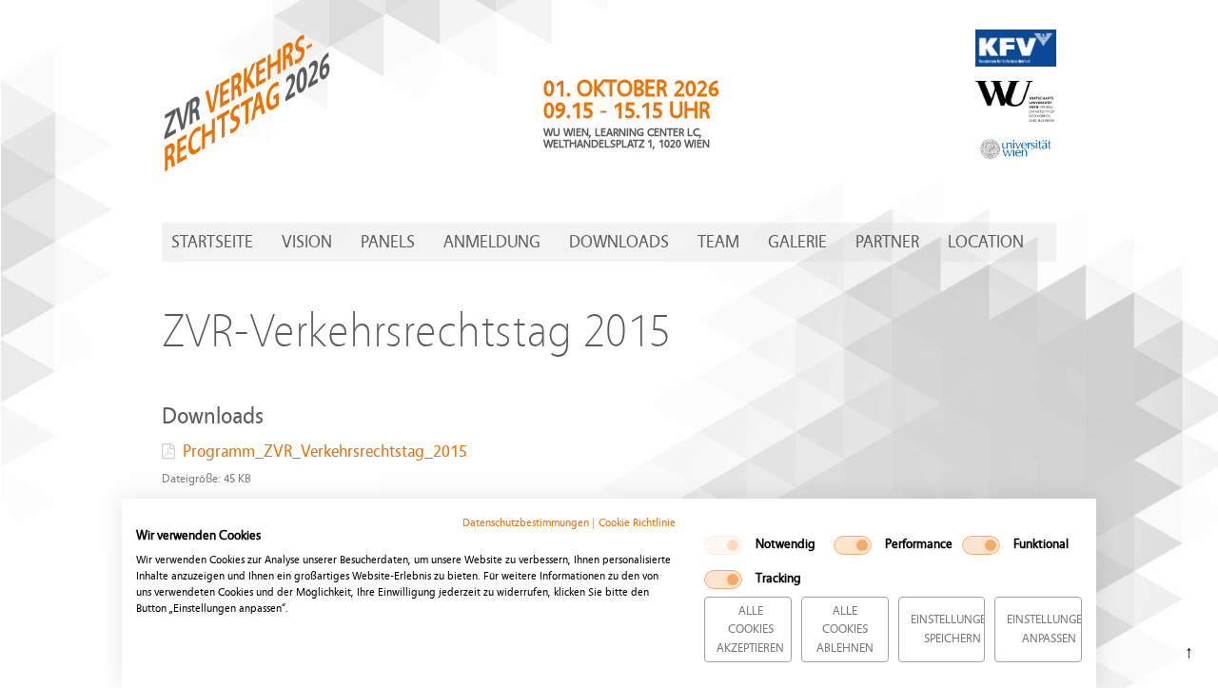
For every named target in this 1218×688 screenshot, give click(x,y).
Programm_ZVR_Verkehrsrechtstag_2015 (325, 452)
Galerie (797, 242)
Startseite (212, 242)
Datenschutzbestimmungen (525, 522)
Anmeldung (491, 242)
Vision (307, 242)
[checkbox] (723, 545)
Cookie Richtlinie (637, 522)
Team (718, 242)
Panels (388, 242)
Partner (887, 242)
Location (986, 242)
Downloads (619, 242)
